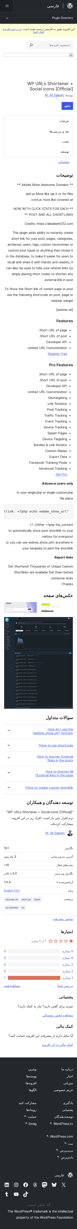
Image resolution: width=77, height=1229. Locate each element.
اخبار (70, 1076)
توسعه (65, 151)
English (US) (12, 890)
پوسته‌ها (31, 1076)
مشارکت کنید (28, 1103)
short (37, 899)
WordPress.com (59, 1136)
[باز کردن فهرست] (6, 6)
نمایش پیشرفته (63, 919)
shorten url (12, 899)
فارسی (59, 1175)
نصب (65, 141)
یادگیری (68, 1103)
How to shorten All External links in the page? (54, 773)
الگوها (33, 1090)
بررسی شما (65, 986)
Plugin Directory (62, 17)
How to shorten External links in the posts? (55, 758)
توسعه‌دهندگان (63, 1117)
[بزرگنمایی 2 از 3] (32, 607)
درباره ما (67, 1069)
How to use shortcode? (55, 745)
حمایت (30, 1117)
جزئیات (64, 121)
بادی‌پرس (65, 1157)
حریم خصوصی (63, 1090)
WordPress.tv (61, 1124)
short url (26, 899)
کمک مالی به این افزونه (57, 1045)
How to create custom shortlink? (49, 788)
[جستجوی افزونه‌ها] (31, 45)
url (22, 907)
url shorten (12, 907)
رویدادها (31, 1110)
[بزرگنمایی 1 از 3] (68, 607)
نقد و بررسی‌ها (59, 131)
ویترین (32, 1069)
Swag (30, 1124)
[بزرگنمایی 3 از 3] (68, 622)
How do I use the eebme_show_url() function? (53, 731)
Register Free (57, 354)
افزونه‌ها (31, 1083)
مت (68, 1143)
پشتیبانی (63, 162)
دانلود (67, 105)
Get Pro (61, 474)
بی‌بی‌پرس (64, 1150)
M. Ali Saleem (54, 95)
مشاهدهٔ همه (12, 986)
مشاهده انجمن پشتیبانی (57, 1015)
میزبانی (68, 1083)
